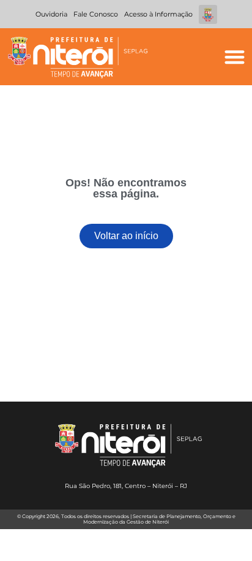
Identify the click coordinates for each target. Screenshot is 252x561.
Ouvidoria (51, 14)
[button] (234, 56)
